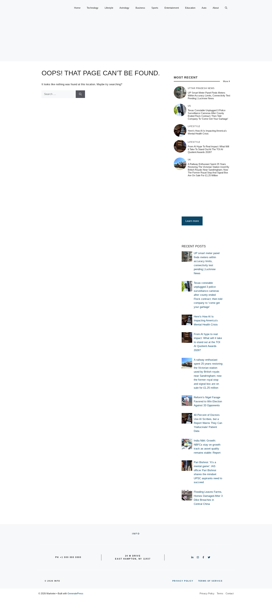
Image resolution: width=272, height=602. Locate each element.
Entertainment (171, 7)
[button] (226, 8)
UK (189, 160)
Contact (230, 593)
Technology (92, 7)
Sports (154, 7)
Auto (204, 7)
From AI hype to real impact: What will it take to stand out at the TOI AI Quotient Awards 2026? (208, 149)
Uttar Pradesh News (201, 88)
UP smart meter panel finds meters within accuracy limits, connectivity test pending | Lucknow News (209, 95)
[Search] (80, 94)
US (189, 106)
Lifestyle (109, 7)
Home (77, 7)
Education (190, 7)
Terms (220, 593)
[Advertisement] (136, 39)
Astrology (124, 7)
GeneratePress (75, 593)
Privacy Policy (207, 593)
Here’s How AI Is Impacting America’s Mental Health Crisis (207, 132)
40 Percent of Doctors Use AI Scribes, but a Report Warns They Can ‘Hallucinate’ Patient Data (208, 423)
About (216, 7)
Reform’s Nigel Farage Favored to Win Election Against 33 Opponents (208, 401)
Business (140, 7)
